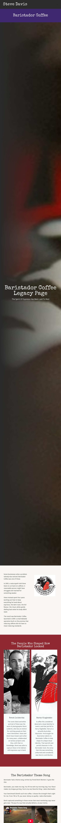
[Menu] (57, 4)
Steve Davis (15, 4)
